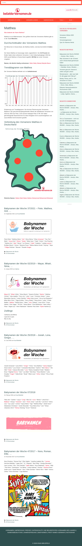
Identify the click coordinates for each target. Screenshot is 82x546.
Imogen (29, 247)
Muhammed (35, 198)
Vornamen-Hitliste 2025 (67, 35)
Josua (10, 241)
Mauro (49, 63)
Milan (28, 298)
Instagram (70, 532)
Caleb (32, 243)
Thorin (28, 402)
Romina (46, 467)
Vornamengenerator (65, 40)
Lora (26, 370)
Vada (27, 465)
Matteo (17, 198)
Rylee (42, 306)
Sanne (47, 465)
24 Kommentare (10, 441)
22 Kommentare (10, 382)
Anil (23, 239)
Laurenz (49, 243)
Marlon (42, 294)
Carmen (47, 461)
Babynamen (42, 532)
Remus (17, 408)
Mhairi (13, 294)
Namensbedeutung (15, 532)
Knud (61, 136)
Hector (16, 372)
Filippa (7, 247)
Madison (6, 402)
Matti (21, 198)
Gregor (26, 366)
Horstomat (63, 37)
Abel (15, 243)
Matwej (39, 63)
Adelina (11, 302)
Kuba (9, 370)
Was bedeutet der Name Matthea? (14, 32)
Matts (31, 63)
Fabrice (47, 368)
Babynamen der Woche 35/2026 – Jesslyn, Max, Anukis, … (69, 107)
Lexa (34, 399)
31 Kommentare (10, 253)
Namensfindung (49, 20)
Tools (61, 20)
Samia (45, 366)
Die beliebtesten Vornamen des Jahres (60, 530)
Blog (70, 20)
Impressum (19, 530)
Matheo (29, 198)
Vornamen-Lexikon (32, 20)
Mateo (25, 198)
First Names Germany (56, 532)
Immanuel (41, 239)
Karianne (18, 402)
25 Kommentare (10, 325)
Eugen (12, 374)
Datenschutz (37, 530)
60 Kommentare (10, 522)
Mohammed (43, 198)
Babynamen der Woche (12, 251)
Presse (28, 530)
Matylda (44, 63)
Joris (30, 302)
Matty (35, 63)
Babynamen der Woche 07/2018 (19, 392)
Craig (23, 399)
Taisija (24, 241)
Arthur (38, 374)
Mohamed (50, 198)
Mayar (6, 294)
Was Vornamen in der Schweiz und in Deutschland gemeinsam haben (69, 60)
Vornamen (10, 530)
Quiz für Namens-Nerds (67, 42)
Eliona (18, 241)
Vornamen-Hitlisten (14, 20)
